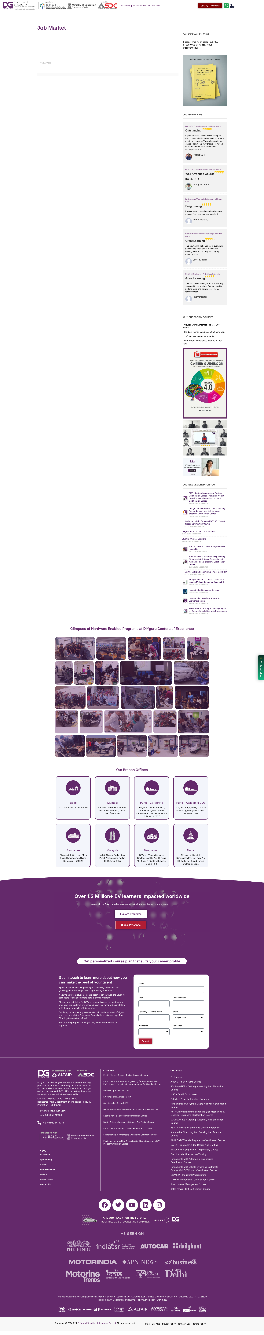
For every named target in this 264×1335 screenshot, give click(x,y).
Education (177, 1025)
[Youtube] (132, 1205)
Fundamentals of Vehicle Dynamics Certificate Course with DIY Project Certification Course (131, 1142)
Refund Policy (199, 1324)
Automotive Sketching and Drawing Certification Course (195, 1134)
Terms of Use (184, 1324)
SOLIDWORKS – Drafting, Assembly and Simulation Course (196, 1088)
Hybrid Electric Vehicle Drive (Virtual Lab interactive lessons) (130, 1109)
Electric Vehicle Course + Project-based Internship (202, 274)
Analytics (46, 63)
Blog (147, 1324)
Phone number (179, 997)
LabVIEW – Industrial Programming (188, 1175)
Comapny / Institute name (150, 1011)
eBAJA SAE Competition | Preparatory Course (194, 1149)
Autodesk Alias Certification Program (189, 1099)
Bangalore (73, 850)
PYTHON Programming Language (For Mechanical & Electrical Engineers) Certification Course (197, 1113)
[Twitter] (118, 1205)
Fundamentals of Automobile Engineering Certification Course (131, 1135)
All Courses (176, 1077)
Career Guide (46, 1179)
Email (140, 997)
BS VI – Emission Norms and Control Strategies (194, 1127)
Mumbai (112, 802)
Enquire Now (261, 671)
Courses (125, 5)
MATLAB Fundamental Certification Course (192, 1179)
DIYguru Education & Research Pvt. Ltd (97, 1323)
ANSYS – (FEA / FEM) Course (185, 1081)
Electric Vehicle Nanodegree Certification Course (125, 1116)
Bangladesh (151, 850)
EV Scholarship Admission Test (117, 1097)
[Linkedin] (146, 1205)
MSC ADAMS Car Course (183, 1094)
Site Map (156, 1324)
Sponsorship (46, 1159)
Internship (154, 5)
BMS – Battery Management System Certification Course (128, 1122)
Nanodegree (139, 5)
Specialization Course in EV (115, 1103)
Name (141, 983)
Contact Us (45, 1184)
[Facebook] (105, 1205)
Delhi (73, 802)
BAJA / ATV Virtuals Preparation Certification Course (203, 126)
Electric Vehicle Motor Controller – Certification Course (127, 1128)
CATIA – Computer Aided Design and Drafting (194, 1145)
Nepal (191, 850)
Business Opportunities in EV (116, 1090)
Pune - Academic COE (190, 802)
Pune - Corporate (151, 802)
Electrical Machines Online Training (188, 1154)
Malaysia (112, 850)
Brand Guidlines (47, 1169)
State (175, 1011)
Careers (44, 1164)
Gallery (43, 1174)
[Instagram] (159, 1205)
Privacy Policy (169, 1324)
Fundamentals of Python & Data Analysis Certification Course (198, 1105)
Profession (143, 1025)
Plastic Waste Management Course (188, 1184)
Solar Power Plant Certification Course (190, 1189)
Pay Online (45, 1154)
